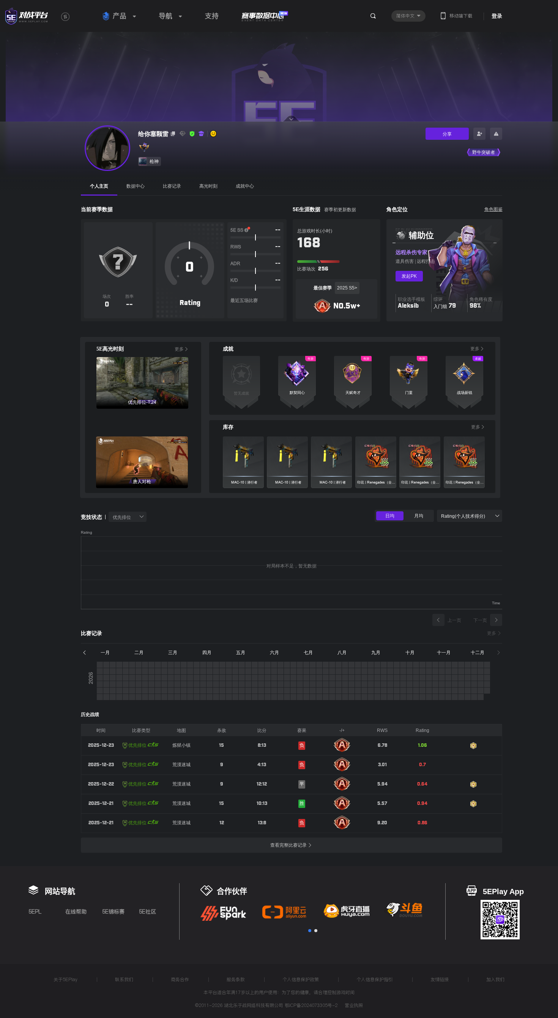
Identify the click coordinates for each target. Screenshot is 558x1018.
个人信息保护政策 (300, 979)
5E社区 (147, 911)
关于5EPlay (65, 979)
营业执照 (354, 1006)
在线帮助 (76, 911)
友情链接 (439, 979)
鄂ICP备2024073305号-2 (311, 1005)
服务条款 (236, 979)
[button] (309, 930)
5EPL (34, 911)
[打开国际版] (65, 17)
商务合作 (180, 979)
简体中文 (406, 16)
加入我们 (495, 979)
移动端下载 (460, 16)
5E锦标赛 (113, 911)
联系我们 (124, 979)
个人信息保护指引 (374, 979)
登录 (497, 16)
